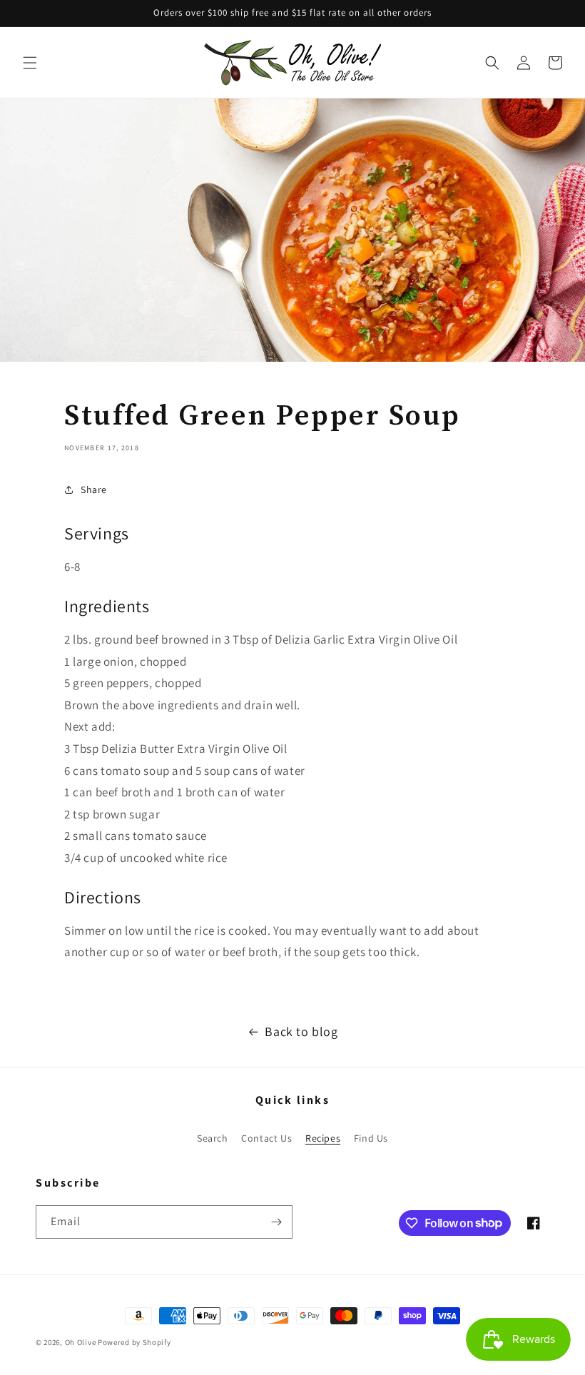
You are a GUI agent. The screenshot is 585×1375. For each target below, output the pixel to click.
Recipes (322, 1138)
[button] (30, 62)
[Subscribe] (276, 1222)
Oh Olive (80, 1342)
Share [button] (94, 489)
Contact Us (266, 1138)
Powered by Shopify (134, 1342)
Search (212, 1138)
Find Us (371, 1138)
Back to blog (301, 1031)
